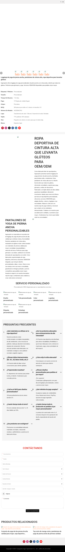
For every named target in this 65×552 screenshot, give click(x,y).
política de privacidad (45, 548)
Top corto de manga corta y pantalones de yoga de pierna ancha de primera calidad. (47, 532)
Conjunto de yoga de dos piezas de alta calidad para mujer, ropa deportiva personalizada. (14, 532)
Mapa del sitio (55, 548)
